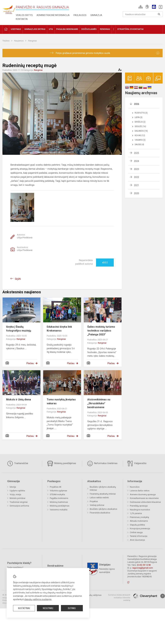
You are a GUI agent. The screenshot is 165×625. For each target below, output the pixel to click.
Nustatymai (24, 608)
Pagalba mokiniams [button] (67, 29)
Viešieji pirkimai (97, 505)
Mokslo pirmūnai (17, 498)
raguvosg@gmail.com (142, 568)
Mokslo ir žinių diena (18, 399)
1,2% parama (136, 513)
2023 (136, 169)
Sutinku (72, 608)
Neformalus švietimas (105, 463)
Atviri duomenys (137, 540)
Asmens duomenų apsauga (143, 494)
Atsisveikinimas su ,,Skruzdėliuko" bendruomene (98, 403)
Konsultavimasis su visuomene (144, 498)
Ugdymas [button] (16, 29)
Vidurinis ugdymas (58, 490)
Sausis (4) (139, 144)
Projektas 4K (55, 487)
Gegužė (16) (140, 126)
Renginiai (32, 41)
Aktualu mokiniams (139, 521)
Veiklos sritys (24, 15)
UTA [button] (51, 29)
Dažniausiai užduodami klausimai (145, 502)
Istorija (13, 487)
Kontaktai (22, 19)
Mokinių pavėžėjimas (65, 463)
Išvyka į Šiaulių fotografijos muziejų (18, 328)
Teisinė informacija (138, 536)
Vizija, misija (15, 494)
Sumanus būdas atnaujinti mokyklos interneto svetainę (119, 597)
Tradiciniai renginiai (19, 502)
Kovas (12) (140, 135)
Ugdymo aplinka (17, 490)
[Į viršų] (162, 596)
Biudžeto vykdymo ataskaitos (103, 509)
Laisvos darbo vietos (139, 490)
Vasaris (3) (140, 140)
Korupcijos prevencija (140, 528)
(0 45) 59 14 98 (143, 565)
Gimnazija (96, 15)
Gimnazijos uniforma (19, 506)
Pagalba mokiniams (59, 498)
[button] (140, 7)
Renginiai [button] (105, 29)
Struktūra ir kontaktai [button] (130, 29)
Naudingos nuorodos (140, 509)
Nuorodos (134, 487)
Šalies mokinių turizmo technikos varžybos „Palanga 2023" (101, 330)
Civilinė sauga (136, 532)
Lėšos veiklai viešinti (99, 497)
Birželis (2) (140, 122)
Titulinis (6, 41)
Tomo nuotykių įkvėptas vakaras (61, 401)
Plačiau (30, 363)
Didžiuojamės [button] (89, 29)
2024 (136, 161)
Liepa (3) (138, 117)
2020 (136, 193)
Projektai (94, 501)
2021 (136, 185)
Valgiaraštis (139, 463)
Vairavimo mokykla (58, 509)
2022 (136, 177)
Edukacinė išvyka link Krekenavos (59, 328)
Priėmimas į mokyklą (139, 517)
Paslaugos (80, 15)
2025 (136, 153)
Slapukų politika (137, 525)
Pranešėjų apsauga (139, 506)
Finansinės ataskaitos (100, 512)
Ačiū (105, 262)
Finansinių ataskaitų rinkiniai (103, 494)
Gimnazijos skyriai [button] (34, 29)
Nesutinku (48, 608)
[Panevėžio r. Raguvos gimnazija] (8, 8)
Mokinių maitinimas (59, 502)
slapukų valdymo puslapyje (38, 599)
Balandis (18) (141, 131)
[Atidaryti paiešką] (159, 14)
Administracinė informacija (53, 15)
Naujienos (19, 41)
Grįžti (18, 278)
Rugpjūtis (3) (141, 113)
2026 (136, 104)
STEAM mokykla (57, 494)
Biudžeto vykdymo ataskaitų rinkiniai (103, 488)
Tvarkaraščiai (21, 463)
